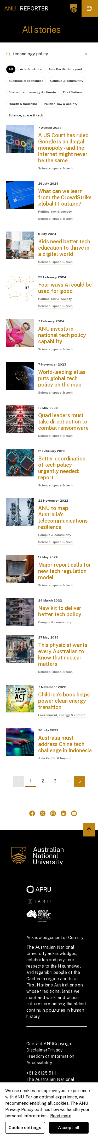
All (11, 69)
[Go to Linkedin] (63, 813)
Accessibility (39, 1062)
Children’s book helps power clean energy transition (64, 700)
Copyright (63, 1043)
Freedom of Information (50, 1056)
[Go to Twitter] (42, 813)
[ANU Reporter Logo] (26, 8)
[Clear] (86, 54)
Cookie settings (25, 1127)
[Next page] (79, 781)
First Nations (73, 92)
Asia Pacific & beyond (65, 69)
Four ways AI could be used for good (65, 288)
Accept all (68, 1127)
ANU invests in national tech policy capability (62, 335)
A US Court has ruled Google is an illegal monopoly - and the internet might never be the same (63, 148)
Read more (60, 1115)
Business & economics (26, 81)
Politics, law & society (61, 104)
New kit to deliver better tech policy (59, 611)
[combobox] (49, 54)
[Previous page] (18, 781)
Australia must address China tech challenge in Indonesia (65, 744)
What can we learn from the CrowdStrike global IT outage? (64, 197)
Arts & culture (31, 69)
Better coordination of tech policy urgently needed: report (61, 468)
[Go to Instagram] (53, 813)
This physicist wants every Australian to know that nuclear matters (62, 654)
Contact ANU (39, 1043)
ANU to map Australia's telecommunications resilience (63, 517)
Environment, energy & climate (32, 92)
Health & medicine (23, 104)
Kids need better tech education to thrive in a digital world (64, 247)
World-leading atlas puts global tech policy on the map (61, 378)
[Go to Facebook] (32, 813)
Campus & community (66, 81)
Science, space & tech (26, 115)
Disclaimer (37, 1050)
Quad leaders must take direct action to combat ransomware (63, 421)
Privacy (55, 1050)
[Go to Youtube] (74, 813)
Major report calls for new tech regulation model (64, 571)
